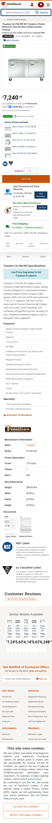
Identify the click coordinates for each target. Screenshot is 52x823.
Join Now (42, 207)
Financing (43, 244)
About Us (6, 734)
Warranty (19, 244)
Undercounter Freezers (16, 19)
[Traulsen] (17, 428)
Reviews (26, 257)
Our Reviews (7, 739)
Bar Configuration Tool (37, 716)
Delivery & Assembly (37, 711)
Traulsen (8, 36)
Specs (8, 257)
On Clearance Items (10, 701)
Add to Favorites (12, 40)
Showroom (7, 697)
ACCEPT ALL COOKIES (26, 806)
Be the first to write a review (21, 599)
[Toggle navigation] (48, 5)
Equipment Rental (35, 701)
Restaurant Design (36, 706)
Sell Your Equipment (36, 721)
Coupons (6, 721)
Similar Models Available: (17, 122)
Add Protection (41, 195)
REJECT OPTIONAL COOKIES (26, 815)
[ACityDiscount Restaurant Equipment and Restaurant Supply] (11, 4)
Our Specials (7, 711)
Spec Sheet (8, 245)
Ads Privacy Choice (31, 779)
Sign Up (43, 678)
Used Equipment (9, 706)
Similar (43, 257)
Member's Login (35, 734)
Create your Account (37, 739)
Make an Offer (8, 716)
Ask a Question (31, 245)
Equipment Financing (37, 697)
